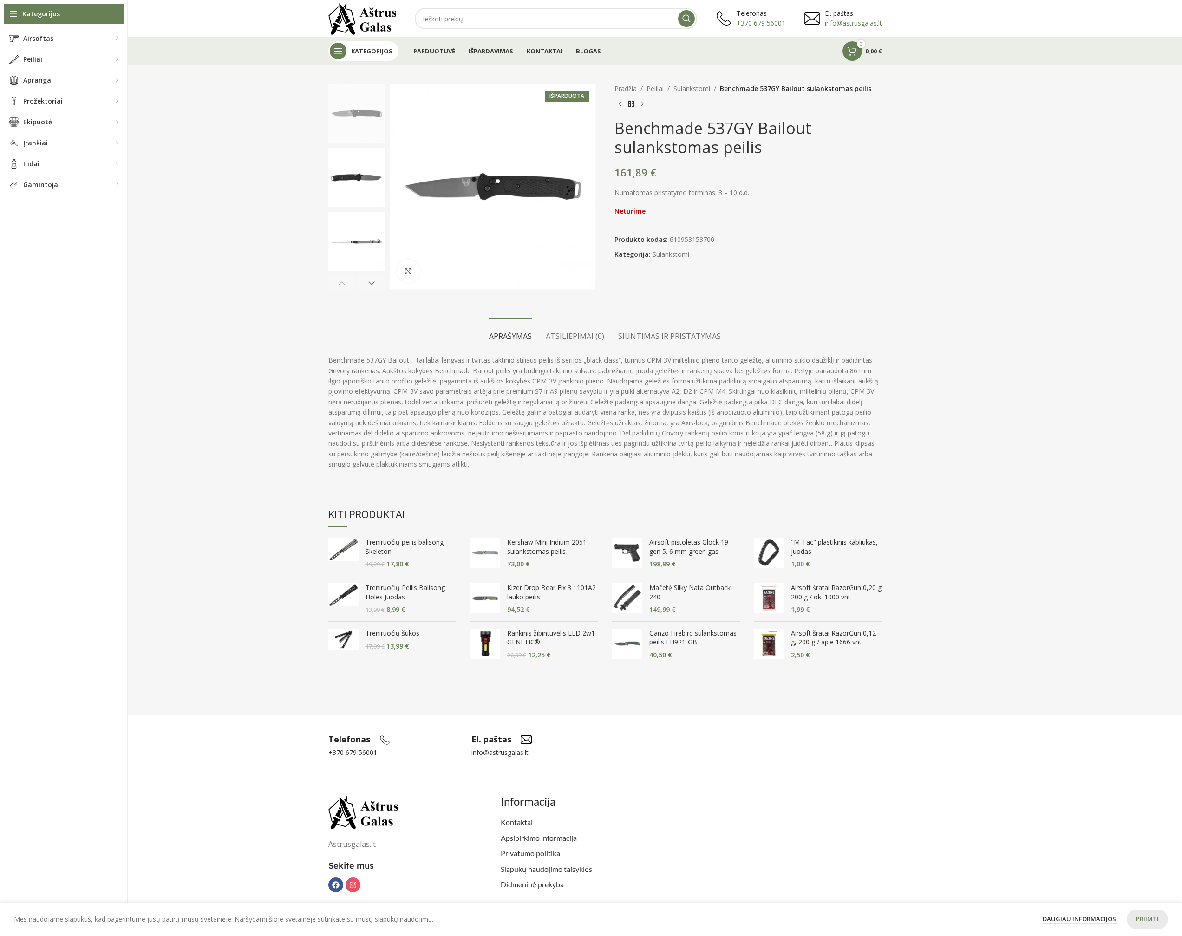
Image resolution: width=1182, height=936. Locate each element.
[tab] (510, 332)
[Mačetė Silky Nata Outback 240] (627, 598)
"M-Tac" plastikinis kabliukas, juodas (834, 547)
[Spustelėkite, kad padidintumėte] (408, 271)
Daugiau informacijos (1080, 919)
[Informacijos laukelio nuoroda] (359, 739)
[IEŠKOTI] (686, 18)
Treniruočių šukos (392, 633)
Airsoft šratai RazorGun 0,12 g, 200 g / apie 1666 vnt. (833, 638)
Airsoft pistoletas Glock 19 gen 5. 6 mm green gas (688, 547)
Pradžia (625, 88)
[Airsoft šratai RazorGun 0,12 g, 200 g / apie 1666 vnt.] (769, 644)
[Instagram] (353, 885)
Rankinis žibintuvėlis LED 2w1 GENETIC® (551, 638)
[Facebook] (335, 885)
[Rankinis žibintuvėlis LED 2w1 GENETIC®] (485, 644)
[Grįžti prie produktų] (631, 104)
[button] (342, 283)
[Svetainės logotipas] (362, 17)
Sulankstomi (691, 88)
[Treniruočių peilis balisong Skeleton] (343, 553)
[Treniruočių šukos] (343, 639)
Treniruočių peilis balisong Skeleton (405, 547)
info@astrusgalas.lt (853, 23)
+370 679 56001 (761, 23)
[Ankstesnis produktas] (620, 104)
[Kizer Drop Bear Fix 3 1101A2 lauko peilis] (485, 598)
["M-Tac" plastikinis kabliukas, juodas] (769, 553)
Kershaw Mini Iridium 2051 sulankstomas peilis (547, 547)
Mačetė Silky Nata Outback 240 (690, 592)
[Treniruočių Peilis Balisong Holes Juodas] (343, 598)
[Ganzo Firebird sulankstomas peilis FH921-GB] (627, 644)
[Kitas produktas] (642, 104)
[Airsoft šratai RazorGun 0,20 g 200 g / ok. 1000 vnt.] (769, 598)
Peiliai (655, 88)
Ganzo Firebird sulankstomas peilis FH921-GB (693, 638)
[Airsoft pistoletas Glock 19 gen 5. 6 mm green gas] (627, 553)
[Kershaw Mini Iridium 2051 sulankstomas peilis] (485, 553)
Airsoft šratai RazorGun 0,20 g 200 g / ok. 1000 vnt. (836, 592)
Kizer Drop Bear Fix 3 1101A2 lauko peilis (551, 592)
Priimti (1147, 919)
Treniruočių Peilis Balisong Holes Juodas (405, 592)
